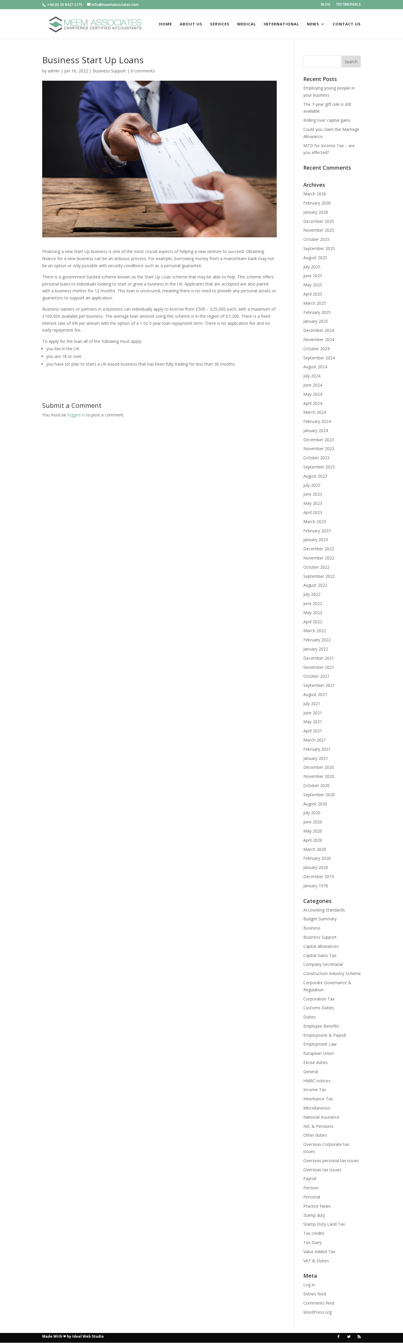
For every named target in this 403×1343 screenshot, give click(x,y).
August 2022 (315, 585)
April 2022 (312, 622)
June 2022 (312, 603)
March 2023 (314, 521)
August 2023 (315, 476)
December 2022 (318, 549)
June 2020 (312, 822)
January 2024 (315, 430)
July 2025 (311, 267)
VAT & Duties (316, 1260)
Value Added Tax (319, 1251)
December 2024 (318, 330)
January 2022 (315, 649)
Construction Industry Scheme (332, 973)
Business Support (109, 71)
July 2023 (311, 485)
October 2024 (316, 348)
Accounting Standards (324, 910)
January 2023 (315, 539)
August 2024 (315, 366)
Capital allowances (321, 946)
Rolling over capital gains (326, 120)
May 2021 (312, 721)
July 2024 (311, 376)
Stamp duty (314, 1215)
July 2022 (311, 594)
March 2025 (314, 303)
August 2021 (315, 694)
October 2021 (316, 676)
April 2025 (312, 294)
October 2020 (316, 785)
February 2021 (317, 749)
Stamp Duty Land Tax (324, 1224)
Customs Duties (318, 1008)
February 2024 (317, 421)
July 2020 (311, 812)
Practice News (317, 1206)
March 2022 (314, 630)
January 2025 (315, 321)
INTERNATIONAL (281, 24)
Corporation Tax (319, 999)
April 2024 (312, 403)
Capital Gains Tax (319, 955)
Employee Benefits (321, 1026)
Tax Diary (312, 1242)
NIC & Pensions (318, 1126)
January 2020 (315, 867)
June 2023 (312, 494)
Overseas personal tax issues (331, 1160)
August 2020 (315, 804)
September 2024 (319, 358)
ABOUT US (191, 24)
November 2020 (318, 776)
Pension (311, 1187)
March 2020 (314, 849)
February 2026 (317, 203)
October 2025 (316, 239)
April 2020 (312, 840)
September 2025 (319, 248)
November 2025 (318, 230)
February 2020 (317, 858)
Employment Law (320, 1044)
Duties (309, 1017)
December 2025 (318, 221)
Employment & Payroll (324, 1035)
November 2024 (318, 339)
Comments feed (318, 1303)
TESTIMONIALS (348, 5)
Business (311, 928)
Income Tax (314, 1089)
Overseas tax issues (322, 1169)
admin (54, 71)
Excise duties (315, 1062)
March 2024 (314, 412)
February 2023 (317, 530)
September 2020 (319, 794)
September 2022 (319, 576)
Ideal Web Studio (88, 1336)
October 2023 (316, 457)
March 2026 (314, 194)
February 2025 (317, 312)
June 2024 (312, 385)
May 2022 (312, 612)
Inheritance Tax (318, 1099)
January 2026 (315, 212)
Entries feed (314, 1294)
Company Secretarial (323, 964)
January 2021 (315, 758)
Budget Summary (320, 919)
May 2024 (312, 394)
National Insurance (321, 1117)
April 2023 (312, 512)
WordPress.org (317, 1312)
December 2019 (318, 876)
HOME (165, 24)
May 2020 (312, 831)
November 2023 (318, 448)
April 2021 (312, 731)
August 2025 (315, 257)
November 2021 (318, 667)
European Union (318, 1053)
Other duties (315, 1135)
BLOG (325, 5)
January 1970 (315, 885)
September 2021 (319, 685)
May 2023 (312, 503)
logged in (76, 415)
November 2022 (318, 558)
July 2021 (311, 703)
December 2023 (318, 439)
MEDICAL (246, 24)
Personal (311, 1197)
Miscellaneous (316, 1108)
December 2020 (318, 767)
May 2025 (312, 285)
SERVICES (220, 24)
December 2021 (318, 658)
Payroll (309, 1178)
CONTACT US (347, 24)
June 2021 (312, 713)
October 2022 (316, 567)
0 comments (143, 71)
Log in (309, 1284)
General (310, 1071)
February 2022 (317, 640)
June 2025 (312, 275)
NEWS (313, 24)
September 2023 (319, 467)
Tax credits (313, 1233)
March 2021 (314, 740)
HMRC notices (316, 1081)
